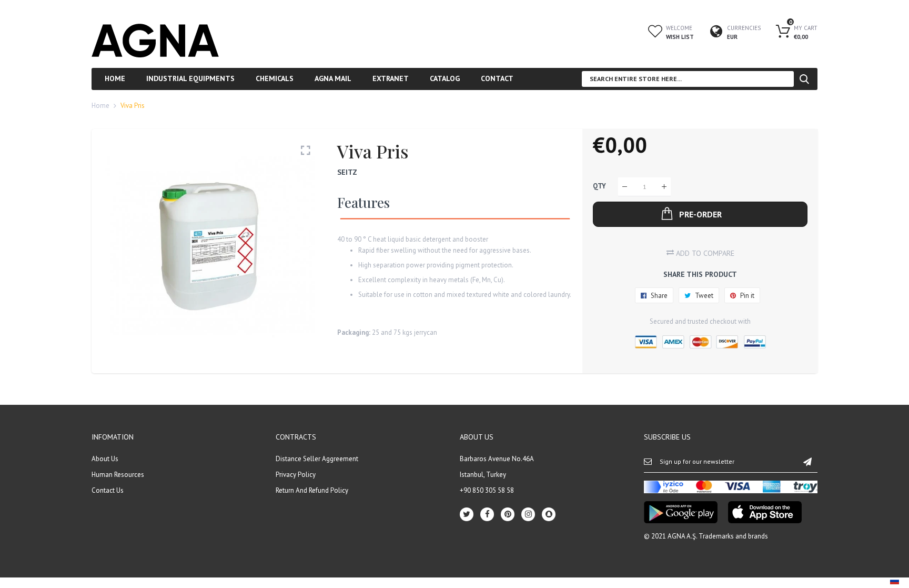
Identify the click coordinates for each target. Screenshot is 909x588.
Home (100, 105)
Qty (599, 186)
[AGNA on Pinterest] (507, 514)
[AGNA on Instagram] (528, 514)
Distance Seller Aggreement (317, 458)
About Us (105, 458)
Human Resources (118, 474)
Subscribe (807, 461)
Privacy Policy (296, 474)
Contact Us (108, 490)
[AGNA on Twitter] (466, 514)
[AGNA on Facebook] (487, 514)
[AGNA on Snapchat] (549, 514)
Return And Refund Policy (312, 490)
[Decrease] (624, 186)
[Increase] (664, 186)
